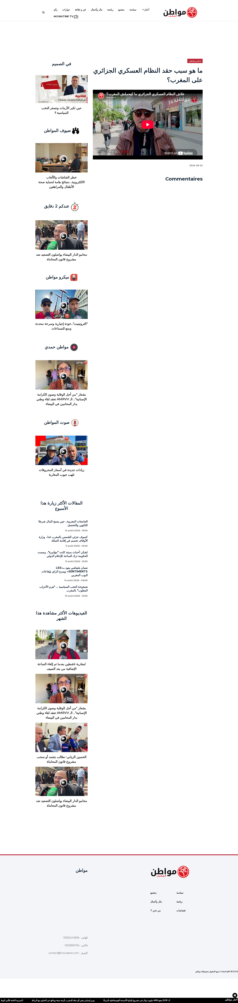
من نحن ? (155, 910)
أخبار (146, 9)
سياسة (132, 9)
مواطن (198, 971)
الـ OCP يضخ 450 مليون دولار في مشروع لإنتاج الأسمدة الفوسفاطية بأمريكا (119, 1000)
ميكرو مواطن (195, 61)
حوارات (66, 9)
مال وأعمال (96, 9)
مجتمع (121, 9)
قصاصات (181, 910)
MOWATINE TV (64, 16)
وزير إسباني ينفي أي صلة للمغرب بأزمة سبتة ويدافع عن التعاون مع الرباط (45, 1000)
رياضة (110, 9)
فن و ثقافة (80, 9)
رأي (55, 9)
